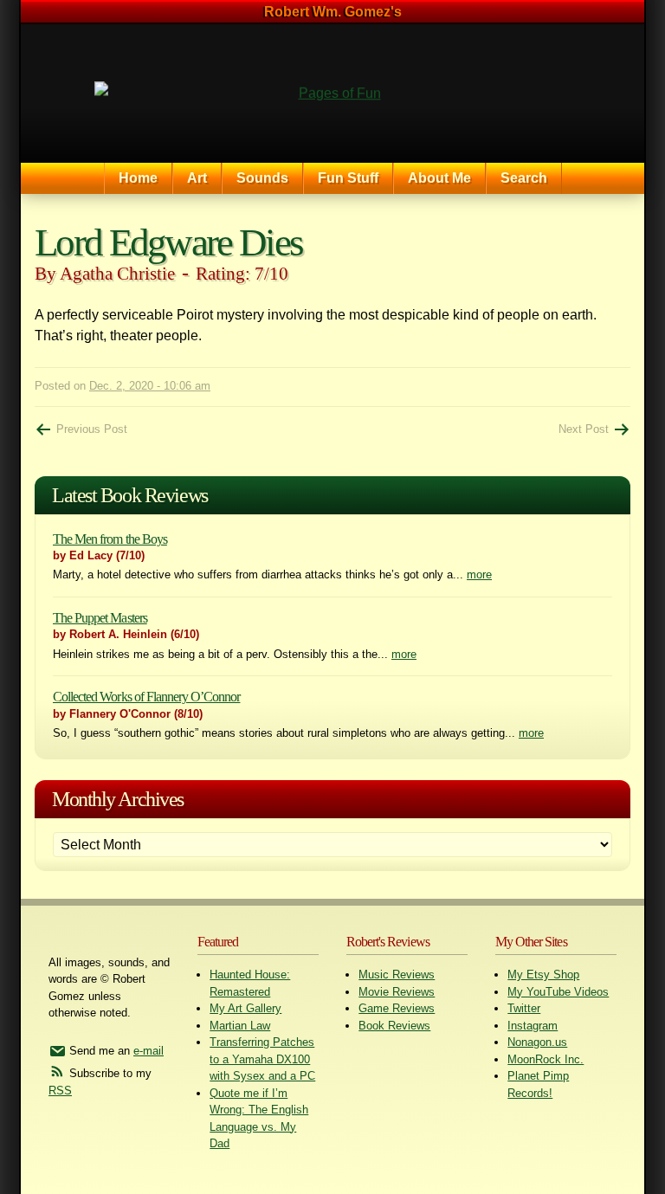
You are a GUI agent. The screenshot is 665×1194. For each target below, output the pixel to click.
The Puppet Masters (100, 617)
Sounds (262, 178)
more (479, 574)
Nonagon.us (537, 1042)
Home (138, 178)
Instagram (532, 1025)
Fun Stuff (348, 178)
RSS (60, 1090)
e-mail (148, 1050)
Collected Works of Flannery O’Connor (146, 696)
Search (523, 178)
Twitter (523, 1008)
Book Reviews (394, 1025)
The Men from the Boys (110, 539)
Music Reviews (396, 974)
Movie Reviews (396, 991)
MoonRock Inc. (545, 1059)
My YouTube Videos (558, 991)
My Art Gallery (245, 1008)
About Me (439, 178)
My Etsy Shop (543, 974)
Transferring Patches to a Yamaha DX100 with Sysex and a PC (262, 1059)
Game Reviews (396, 1008)
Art (197, 178)
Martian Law (240, 1025)
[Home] (332, 93)
